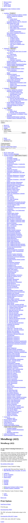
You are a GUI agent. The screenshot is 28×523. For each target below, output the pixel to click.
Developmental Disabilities (13, 231)
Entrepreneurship (11, 258)
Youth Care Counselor (12, 415)
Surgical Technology (12, 404)
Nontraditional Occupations (16, 71)
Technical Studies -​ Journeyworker (15, 407)
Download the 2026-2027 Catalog (9, 516)
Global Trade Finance (12, 269)
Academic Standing (11, 428)
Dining (8, 72)
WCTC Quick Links (9, 152)
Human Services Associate (13, 284)
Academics (6, 13)
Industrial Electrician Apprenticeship (16, 291)
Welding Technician (12, 414)
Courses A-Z (7, 139)
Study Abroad (13, 86)
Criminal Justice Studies (13, 213)
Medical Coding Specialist (13, 353)
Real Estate (9, 384)
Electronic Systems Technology (14, 254)
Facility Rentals (10, 102)
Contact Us (6, 473)
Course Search (13, 19)
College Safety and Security (14, 79)
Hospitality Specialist (12, 280)
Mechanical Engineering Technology (16, 350)
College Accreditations (9, 434)
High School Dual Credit (13, 23)
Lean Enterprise (11, 325)
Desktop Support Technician (14, 230)
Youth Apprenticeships (15, 31)
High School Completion (13, 33)
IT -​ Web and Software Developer (15, 322)
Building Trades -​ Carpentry (14, 186)
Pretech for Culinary (12, 373)
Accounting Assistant (12, 158)
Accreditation (20, 114)
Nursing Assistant (11, 362)
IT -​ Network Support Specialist (15, 314)
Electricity (9, 252)
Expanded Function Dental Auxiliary (16, 259)
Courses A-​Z (7, 416)
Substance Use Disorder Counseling (16, 398)
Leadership (9, 109)
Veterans (9, 65)
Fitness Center (13, 77)
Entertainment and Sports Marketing (16, 256)
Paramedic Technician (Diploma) (15, 366)
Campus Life (7, 67)
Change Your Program (15, 42)
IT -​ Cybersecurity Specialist (14, 308)
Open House (13, 54)
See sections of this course (7, 463)
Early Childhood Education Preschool (16, 245)
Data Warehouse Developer (13, 217)
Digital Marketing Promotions (14, 237)
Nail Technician (11, 357)
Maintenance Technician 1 (13, 336)
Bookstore (17, 68)
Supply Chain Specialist (13, 402)
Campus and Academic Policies (11, 425)
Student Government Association (18, 85)
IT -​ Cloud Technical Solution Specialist (17, 306)
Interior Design (10, 303)
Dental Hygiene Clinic (15, 101)
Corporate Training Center (16, 92)
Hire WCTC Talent (14, 95)
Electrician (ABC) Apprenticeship (15, 251)
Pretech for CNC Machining (14, 372)
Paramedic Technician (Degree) (14, 364)
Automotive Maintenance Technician (16, 175)
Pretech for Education (12, 374)
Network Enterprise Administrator (15, 359)
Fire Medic (9, 261)
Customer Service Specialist (14, 216)
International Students (21, 64)
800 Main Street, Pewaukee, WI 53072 (15, 470)
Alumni (5, 128)
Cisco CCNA (10, 196)
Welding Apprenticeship (13, 412)
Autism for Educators (12, 169)
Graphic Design (11, 273)
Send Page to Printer (6, 504)
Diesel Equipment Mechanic (14, 232)
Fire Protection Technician (13, 262)
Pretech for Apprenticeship (13, 370)
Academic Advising (15, 40)
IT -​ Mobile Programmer (13, 311)
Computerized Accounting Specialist (16, 203)
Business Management (12, 188)
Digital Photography (12, 238)
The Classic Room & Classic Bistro (18, 99)
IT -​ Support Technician (13, 320)
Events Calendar (11, 68)
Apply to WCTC (11, 50)
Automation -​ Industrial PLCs (14, 171)
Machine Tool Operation (13, 331)
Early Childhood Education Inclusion (16, 244)
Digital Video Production (13, 241)
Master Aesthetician (11, 348)
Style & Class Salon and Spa (17, 98)
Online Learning (14, 47)
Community (7, 88)
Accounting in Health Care (13, 159)
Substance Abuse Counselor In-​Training (16, 397)
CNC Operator (10, 197)
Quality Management (12, 383)
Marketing (9, 346)
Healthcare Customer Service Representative (14, 277)
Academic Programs (12, 14)
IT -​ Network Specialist (12, 313)
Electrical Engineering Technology (15, 249)
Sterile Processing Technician (14, 394)
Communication (11, 200)
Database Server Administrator (14, 218)
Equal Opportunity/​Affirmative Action (13, 435)
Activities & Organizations (13, 81)
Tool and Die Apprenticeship (14, 408)
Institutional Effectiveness (13, 116)
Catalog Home (7, 4)
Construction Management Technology (16, 207)
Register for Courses (15, 20)
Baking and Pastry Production (14, 183)
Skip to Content (7, 2)
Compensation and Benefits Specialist (16, 202)
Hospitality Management (13, 279)
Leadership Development (13, 324)
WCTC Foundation (11, 114)
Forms (24, 118)
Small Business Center (15, 94)
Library (22, 68)
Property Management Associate (15, 380)
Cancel (2, 521)
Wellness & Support (12, 74)
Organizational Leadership (13, 363)
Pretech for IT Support (12, 377)
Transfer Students (11, 64)
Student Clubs (13, 84)
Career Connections (12, 70)
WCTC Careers (7, 476)
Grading (9, 431)
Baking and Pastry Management (15, 182)
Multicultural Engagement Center (18, 82)
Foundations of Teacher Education (15, 268)
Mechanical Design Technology (14, 349)
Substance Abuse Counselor (14, 395)
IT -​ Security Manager (12, 317)
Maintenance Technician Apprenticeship (17, 341)
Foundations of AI (11, 265)
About (5, 108)
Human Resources (11, 283)
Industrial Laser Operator (13, 293)
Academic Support (14, 38)
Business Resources (17, 91)
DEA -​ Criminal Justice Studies (14, 224)
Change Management (12, 192)
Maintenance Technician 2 (13, 338)
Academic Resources (12, 35)
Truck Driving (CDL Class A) (14, 411)
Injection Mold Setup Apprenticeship (16, 300)
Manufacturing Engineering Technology (17, 342)
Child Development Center (16, 78)
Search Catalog (4, 121)
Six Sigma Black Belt (12, 390)
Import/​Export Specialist (13, 287)
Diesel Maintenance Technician (14, 235)
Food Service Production (13, 263)
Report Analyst (10, 386)
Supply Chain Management (13, 400)
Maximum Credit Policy (13, 432)
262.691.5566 (7, 469)
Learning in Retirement (16, 104)
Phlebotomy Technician (12, 367)
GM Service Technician (13, 270)
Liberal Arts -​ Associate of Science (15, 329)
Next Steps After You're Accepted (18, 51)
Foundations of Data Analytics (14, 266)
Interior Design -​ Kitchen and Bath (15, 304)
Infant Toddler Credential (13, 298)
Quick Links (7, 126)
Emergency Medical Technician (14, 255)
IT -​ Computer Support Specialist (15, 307)
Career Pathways (8, 422)
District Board (13, 111)
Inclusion (9, 289)
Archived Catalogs (5, 146)
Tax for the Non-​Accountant (14, 405)
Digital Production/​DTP (13, 240)
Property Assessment (12, 379)
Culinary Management (12, 214)
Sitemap (6, 495)
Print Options (13, 146)
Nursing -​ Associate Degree (13, 360)
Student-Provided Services (13, 97)
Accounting (10, 157)
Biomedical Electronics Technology (15, 185)
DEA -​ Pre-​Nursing (11, 225)
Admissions (6, 48)
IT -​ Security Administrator (13, 315)
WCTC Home (7, 6)
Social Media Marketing (13, 393)
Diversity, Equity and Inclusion (17, 112)
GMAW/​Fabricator (11, 272)
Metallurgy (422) (11, 418)
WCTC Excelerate (14, 24)
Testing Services (14, 37)
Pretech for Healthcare (12, 376)
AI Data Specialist (11, 161)
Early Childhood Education (13, 242)
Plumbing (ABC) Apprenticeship (15, 369)
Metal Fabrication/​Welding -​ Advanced (16, 356)
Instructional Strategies (12, 301)
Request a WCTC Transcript (20, 21)
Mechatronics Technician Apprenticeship (17, 352)
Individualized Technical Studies (15, 290)
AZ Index (6, 3)
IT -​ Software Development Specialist (16, 318)
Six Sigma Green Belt (12, 391)
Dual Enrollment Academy (16, 26)
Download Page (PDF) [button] (6, 509)
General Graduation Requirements (15, 429)
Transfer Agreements (9, 423)
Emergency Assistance (15, 60)
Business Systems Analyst (13, 189)
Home (5, 138)
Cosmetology (10, 209)
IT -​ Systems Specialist (12, 321)
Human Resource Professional (14, 282)
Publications (19, 118)
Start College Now (14, 27)
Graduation (9, 21)
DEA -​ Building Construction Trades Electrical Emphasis (16, 222)
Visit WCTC (10, 53)
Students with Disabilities (16, 41)
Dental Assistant (11, 227)
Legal (5, 493)
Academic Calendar (22, 14)
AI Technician (10, 162)
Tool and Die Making (12, 409)
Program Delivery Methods (10, 419)
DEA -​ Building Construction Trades (16, 220)
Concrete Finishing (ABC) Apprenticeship (13, 205)
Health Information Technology (14, 275)
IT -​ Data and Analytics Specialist (15, 310)
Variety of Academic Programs (11, 154)
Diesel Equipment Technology (14, 234)
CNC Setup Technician (12, 199)
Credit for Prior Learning (10, 421)
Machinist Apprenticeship (13, 332)
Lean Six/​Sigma (11, 327)
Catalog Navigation (5, 143)
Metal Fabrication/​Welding (13, 355)
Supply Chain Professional (13, 401)
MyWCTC (6, 125)
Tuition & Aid (10, 57)
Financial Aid (13, 58)
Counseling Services (15, 75)
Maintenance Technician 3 (13, 339)
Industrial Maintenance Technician (15, 294)
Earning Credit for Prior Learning (15, 61)
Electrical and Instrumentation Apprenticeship (14, 247)
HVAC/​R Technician (12, 286)
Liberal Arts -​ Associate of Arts (14, 328)
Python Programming (12, 381)
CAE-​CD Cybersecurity (13, 190)
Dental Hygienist (11, 228)
